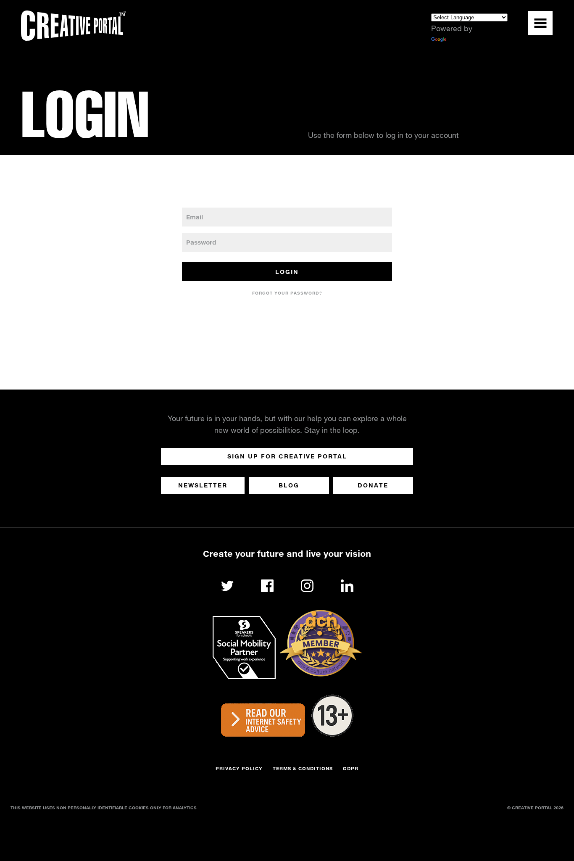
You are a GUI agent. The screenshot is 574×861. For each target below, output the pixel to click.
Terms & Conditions (303, 768)
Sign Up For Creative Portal (287, 456)
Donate (373, 485)
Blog (289, 485)
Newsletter (202, 485)
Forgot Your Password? (287, 292)
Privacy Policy (239, 768)
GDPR (350, 768)
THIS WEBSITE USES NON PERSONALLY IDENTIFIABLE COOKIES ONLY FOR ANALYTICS (104, 807)
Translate (463, 40)
